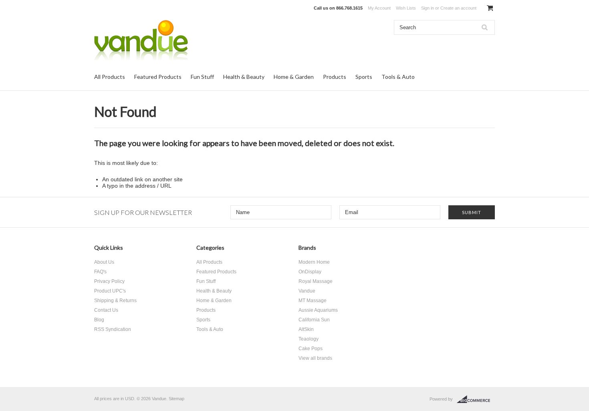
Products (334, 76)
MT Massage (313, 300)
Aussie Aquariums (318, 310)
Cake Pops (311, 348)
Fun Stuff (202, 76)
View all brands (315, 358)
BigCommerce (476, 399)
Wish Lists (406, 8)
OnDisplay (310, 272)
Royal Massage (316, 281)
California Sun (314, 320)
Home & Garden (294, 76)
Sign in (427, 8)
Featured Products (158, 76)
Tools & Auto (398, 76)
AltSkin (306, 329)
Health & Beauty (243, 76)
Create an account (458, 8)
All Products (109, 76)
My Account (379, 8)
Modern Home (314, 262)
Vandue (307, 291)
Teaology (309, 339)
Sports (363, 76)
